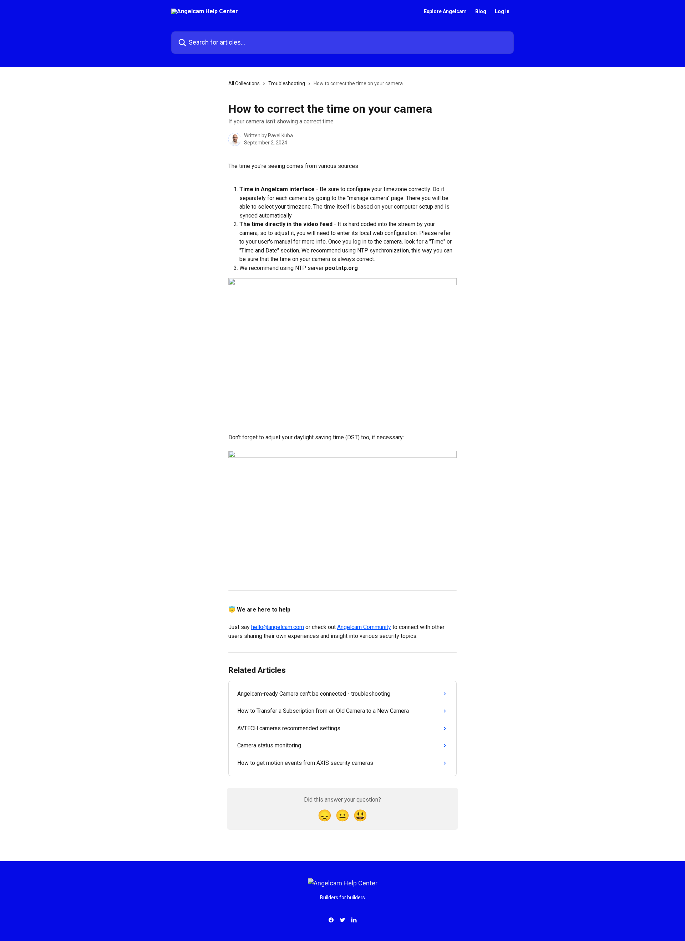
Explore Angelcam (445, 11)
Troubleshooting (286, 83)
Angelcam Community (364, 627)
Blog (480, 11)
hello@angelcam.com (277, 627)
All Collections (244, 83)
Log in (502, 11)
